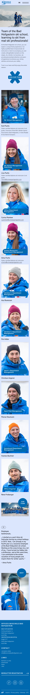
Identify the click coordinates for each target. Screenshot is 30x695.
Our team (23, 502)
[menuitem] (19, 2)
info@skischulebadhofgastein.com (11, 653)
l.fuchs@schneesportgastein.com (11, 179)
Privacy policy (15, 692)
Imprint (7, 692)
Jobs (2, 666)
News (3, 664)
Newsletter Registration (12, 673)
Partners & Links (6, 660)
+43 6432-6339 (6, 651)
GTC (27, 692)
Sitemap (22, 692)
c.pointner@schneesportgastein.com (12, 220)
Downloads (4, 662)
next (22, 573)
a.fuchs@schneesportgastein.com (11, 262)
